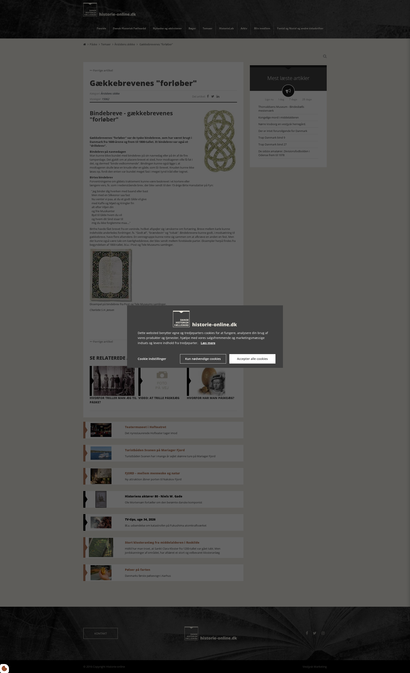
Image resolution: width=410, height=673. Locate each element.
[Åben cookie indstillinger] (4, 668)
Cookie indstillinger (152, 359)
